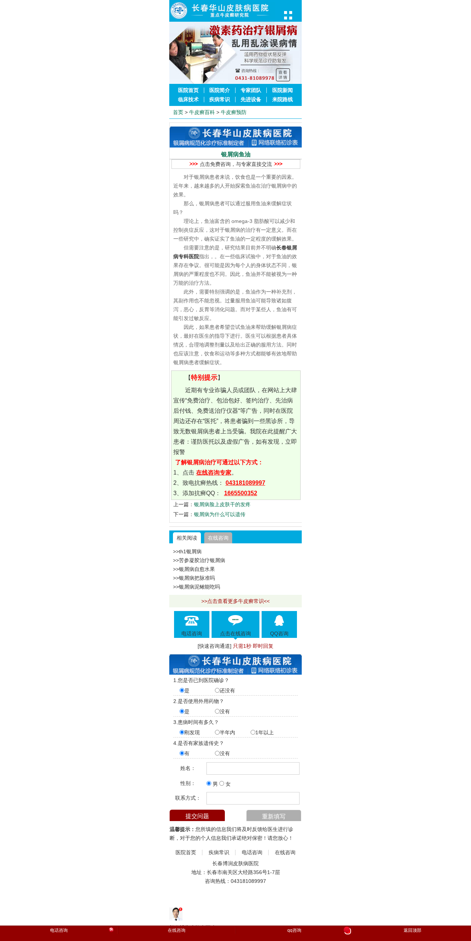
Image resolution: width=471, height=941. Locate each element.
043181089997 (245, 483)
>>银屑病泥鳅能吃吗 (196, 587)
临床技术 (188, 99)
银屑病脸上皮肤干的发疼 (222, 504)
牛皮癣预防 (234, 112)
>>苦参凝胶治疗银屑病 (199, 560)
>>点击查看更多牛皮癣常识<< (235, 601)
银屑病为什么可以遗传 (219, 514)
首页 (178, 112)
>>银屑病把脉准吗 (194, 578)
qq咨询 (318, 931)
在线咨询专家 (213, 472)
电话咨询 (252, 852)
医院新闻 (282, 90)
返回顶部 (412, 930)
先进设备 (251, 99)
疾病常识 (219, 99)
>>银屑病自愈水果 (194, 569)
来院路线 (282, 99)
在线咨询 (218, 538)
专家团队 (251, 90)
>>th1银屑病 (187, 551)
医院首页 (188, 90)
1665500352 (240, 493)
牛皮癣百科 (202, 112)
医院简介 (219, 90)
